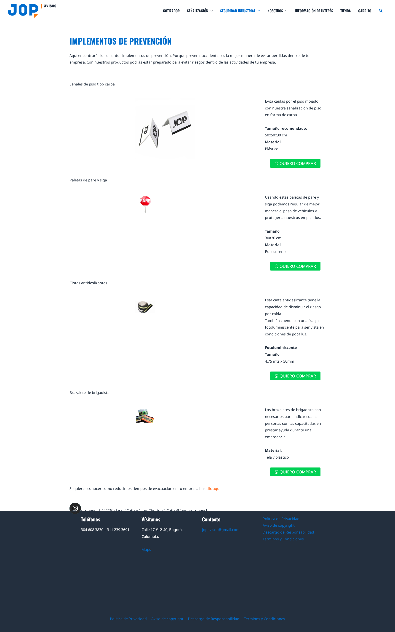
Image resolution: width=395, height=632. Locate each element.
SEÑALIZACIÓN (197, 10)
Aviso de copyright (279, 525)
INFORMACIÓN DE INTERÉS (314, 10)
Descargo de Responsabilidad (288, 532)
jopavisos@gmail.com (221, 529)
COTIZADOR (171, 10)
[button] (381, 10)
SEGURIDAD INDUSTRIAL (238, 10)
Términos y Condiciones (283, 539)
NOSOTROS (275, 10)
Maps (146, 549)
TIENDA (345, 10)
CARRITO (364, 10)
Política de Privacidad (281, 518)
